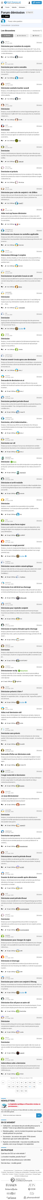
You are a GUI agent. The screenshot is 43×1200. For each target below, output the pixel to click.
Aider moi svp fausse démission (13, 213)
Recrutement (10, 1172)
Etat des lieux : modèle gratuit (11, 1163)
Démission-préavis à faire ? (12, 691)
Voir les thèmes (15, 25)
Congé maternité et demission (13, 775)
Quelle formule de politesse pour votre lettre (16, 1160)
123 (34, 1082)
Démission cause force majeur (13, 524)
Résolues (36, 35)
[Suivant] (39, 1082)
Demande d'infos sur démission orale (15, 754)
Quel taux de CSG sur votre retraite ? (13, 1153)
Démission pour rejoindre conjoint (14, 608)
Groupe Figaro (36, 1174)
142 (34, 1087)
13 (17, 1082)
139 (21, 1087)
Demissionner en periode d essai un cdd (17, 276)
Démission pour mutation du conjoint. (16, 46)
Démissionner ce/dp (9, 670)
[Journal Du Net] (32, 1185)
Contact (11, 1174)
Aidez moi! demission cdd (11, 712)
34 (21, 1082)
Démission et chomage (10, 961)
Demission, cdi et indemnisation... (14, 422)
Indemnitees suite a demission (13, 1063)
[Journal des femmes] (11, 1185)
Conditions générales (29, 1170)
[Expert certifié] (24, 329)
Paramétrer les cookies (35, 1172)
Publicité (4, 1172)
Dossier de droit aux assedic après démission (19, 877)
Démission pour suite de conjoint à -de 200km (19, 192)
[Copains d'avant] (11, 1193)
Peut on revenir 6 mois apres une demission (18, 359)
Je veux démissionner (9, 796)
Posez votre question (15, 21)
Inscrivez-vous (18, 1170)
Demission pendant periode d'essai (15, 401)
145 (26, 1091)
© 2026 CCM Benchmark (21, 1176)
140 (26, 1087)
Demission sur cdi (8, 443)
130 (9, 1087)
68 (25, 1082)
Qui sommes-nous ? (9, 1170)
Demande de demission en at (12, 380)
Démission (22, 7)
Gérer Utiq (5, 1174)
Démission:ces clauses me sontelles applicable (20, 234)
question (37, 2)
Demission (5, 130)
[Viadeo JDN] (32, 1193)
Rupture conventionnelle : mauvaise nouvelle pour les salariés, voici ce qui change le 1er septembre (21, 1143)
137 (13, 1087)
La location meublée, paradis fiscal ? (13, 1157)
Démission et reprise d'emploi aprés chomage (19, 629)
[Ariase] (11, 1198)
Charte (16, 1174)
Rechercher (36, 31)
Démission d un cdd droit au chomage (16, 587)
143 (17, 1091)
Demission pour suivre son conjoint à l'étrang (18, 982)
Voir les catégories (5, 25)
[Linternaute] (11, 1189)
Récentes (8, 35)
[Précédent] (3, 1082)
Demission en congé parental (12, 545)
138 (17, 1087)
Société (37, 1170)
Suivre (7, 16)
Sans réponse (22, 35)
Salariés (14, 7)
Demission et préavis (9, 171)
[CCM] (32, 1189)
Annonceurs (29, 1174)
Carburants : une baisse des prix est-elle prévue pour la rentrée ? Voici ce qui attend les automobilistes (21, 1127)
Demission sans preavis (10, 835)
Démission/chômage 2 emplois (13, 255)
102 (30, 1082)
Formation (21, 1174)
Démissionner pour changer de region (16, 940)
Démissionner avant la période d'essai (16, 856)
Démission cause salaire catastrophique (17, 566)
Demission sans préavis (10, 733)
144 (21, 1091)
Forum (7, 7)
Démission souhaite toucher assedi (15, 88)
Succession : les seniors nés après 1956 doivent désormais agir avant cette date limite (19, 1138)
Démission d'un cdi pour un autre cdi (15, 1002)
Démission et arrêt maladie (12, 483)
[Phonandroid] (32, 1197)
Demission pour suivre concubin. (14, 67)
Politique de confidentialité (22, 1172)
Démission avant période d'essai (14, 898)
